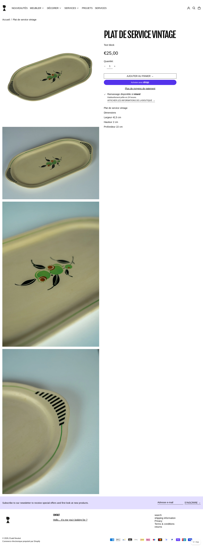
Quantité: (108, 61)
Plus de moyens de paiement (140, 88)
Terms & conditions (164, 524)
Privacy (158, 521)
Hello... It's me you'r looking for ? (70, 519)
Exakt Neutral (15, 538)
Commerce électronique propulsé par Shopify (21, 541)
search (158, 515)
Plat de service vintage (24, 19)
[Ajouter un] (115, 66)
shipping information (165, 518)
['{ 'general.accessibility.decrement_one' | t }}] (105, 66)
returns (158, 527)
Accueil (6, 19)
